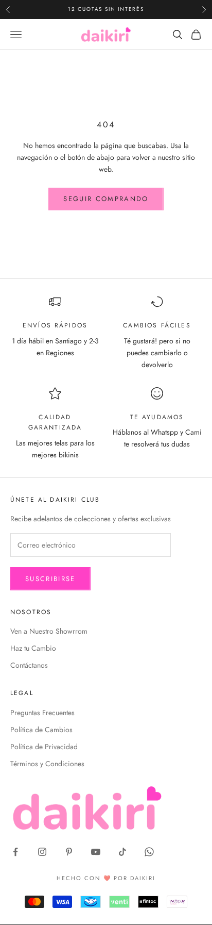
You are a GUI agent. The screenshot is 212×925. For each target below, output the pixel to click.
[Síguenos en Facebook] (15, 852)
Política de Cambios (41, 729)
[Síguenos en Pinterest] (69, 852)
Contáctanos (29, 665)
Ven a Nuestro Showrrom (48, 631)
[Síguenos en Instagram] (42, 852)
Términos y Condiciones (47, 763)
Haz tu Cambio (33, 648)
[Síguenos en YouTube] (96, 852)
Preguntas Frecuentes (42, 712)
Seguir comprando (105, 199)
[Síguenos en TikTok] (122, 852)
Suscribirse (50, 579)
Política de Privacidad (44, 746)
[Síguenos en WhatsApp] (149, 852)
